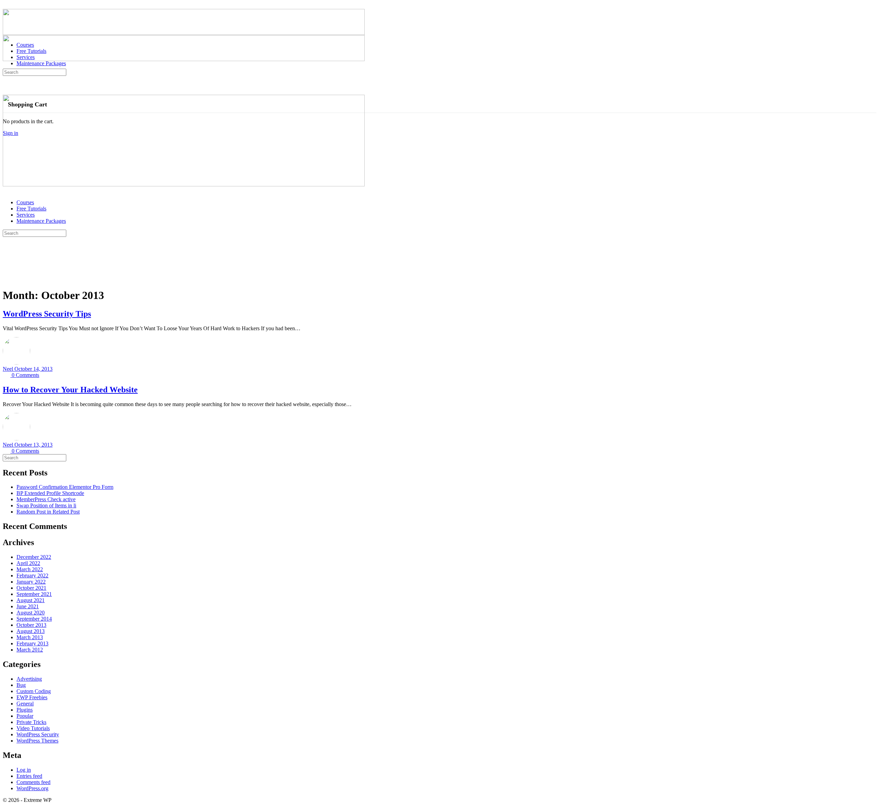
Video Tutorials (33, 728)
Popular (24, 716)
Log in (23, 770)
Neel (8, 369)
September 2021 (34, 594)
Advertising (29, 679)
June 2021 (27, 606)
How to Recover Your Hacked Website (70, 389)
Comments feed (33, 782)
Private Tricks (31, 722)
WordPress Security (37, 734)
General (25, 703)
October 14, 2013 (33, 369)
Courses (25, 202)
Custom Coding (33, 691)
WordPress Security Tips (47, 313)
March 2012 (29, 650)
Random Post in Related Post (48, 512)
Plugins (24, 710)
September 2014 (34, 619)
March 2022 (29, 569)
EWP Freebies (31, 697)
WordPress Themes (37, 741)
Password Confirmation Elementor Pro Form (64, 487)
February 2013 (32, 643)
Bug (21, 685)
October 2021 (31, 588)
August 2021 (30, 600)
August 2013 (30, 631)
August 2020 (30, 612)
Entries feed (29, 776)
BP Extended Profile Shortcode (50, 493)
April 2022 (28, 563)
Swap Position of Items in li (46, 505)
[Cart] (6, 93)
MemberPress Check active (46, 499)
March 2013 (29, 637)
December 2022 (33, 557)
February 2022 (32, 575)
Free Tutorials (31, 208)
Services (25, 215)
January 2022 (31, 582)
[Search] (6, 87)
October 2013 (31, 625)
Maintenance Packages (41, 221)
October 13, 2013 (33, 445)
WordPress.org (32, 788)
